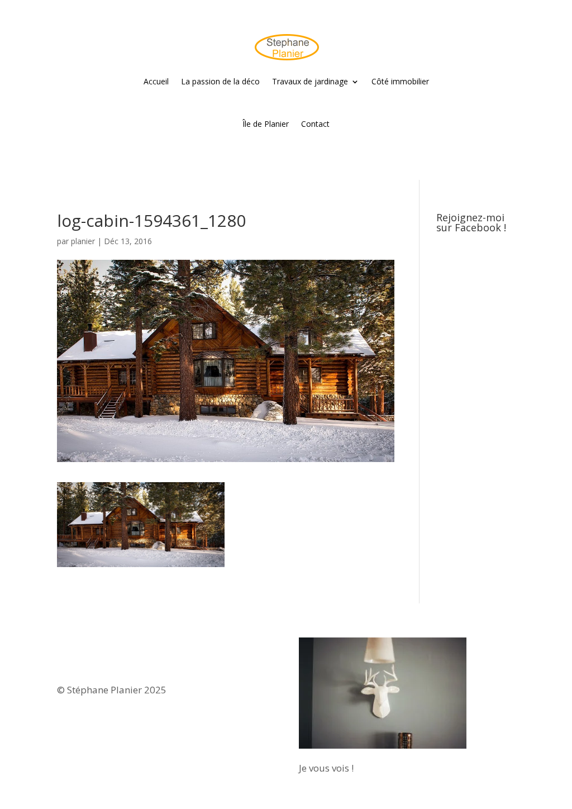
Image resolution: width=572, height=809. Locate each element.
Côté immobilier (400, 81)
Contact (315, 123)
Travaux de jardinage (310, 81)
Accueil (156, 81)
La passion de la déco (220, 81)
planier (83, 241)
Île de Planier (265, 123)
